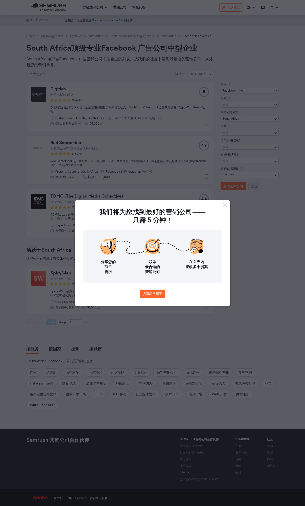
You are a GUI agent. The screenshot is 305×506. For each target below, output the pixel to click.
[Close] (225, 205)
